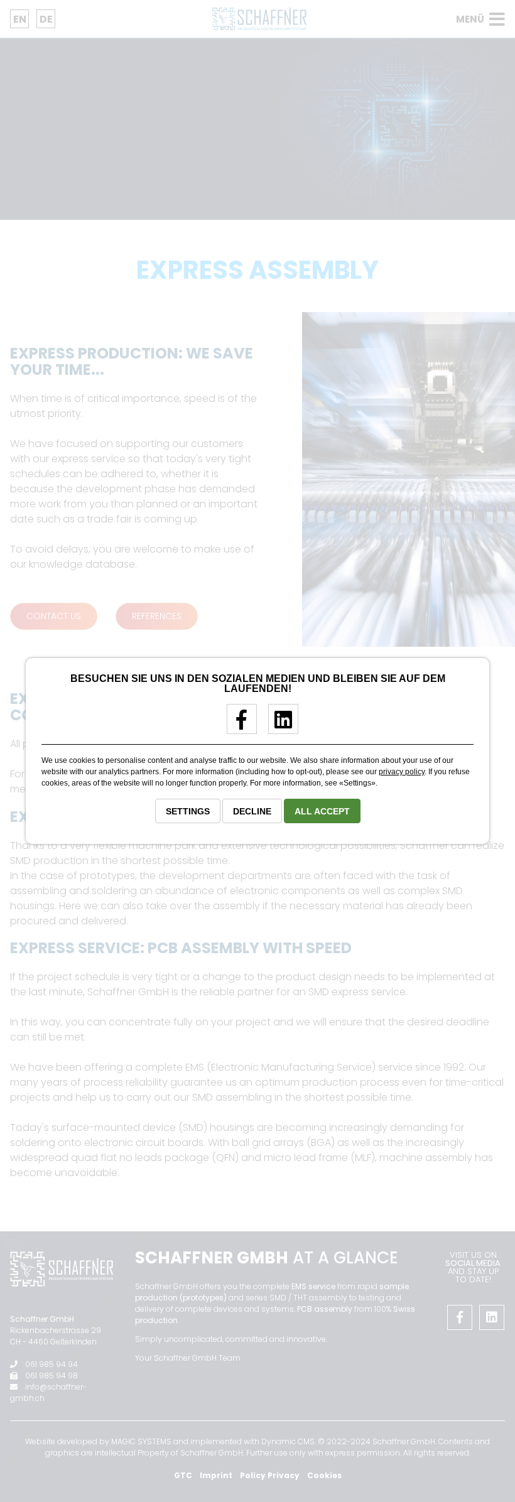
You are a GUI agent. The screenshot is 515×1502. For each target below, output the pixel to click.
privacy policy (402, 771)
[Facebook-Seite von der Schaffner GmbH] (237, 724)
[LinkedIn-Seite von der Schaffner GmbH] (278, 724)
